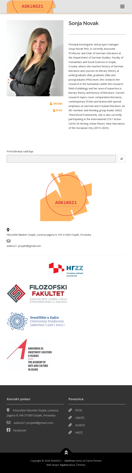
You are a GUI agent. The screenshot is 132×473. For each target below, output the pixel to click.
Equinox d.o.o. (67, 464)
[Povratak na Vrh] (66, 453)
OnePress (69, 460)
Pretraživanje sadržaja (20, 151)
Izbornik (122, 6)
